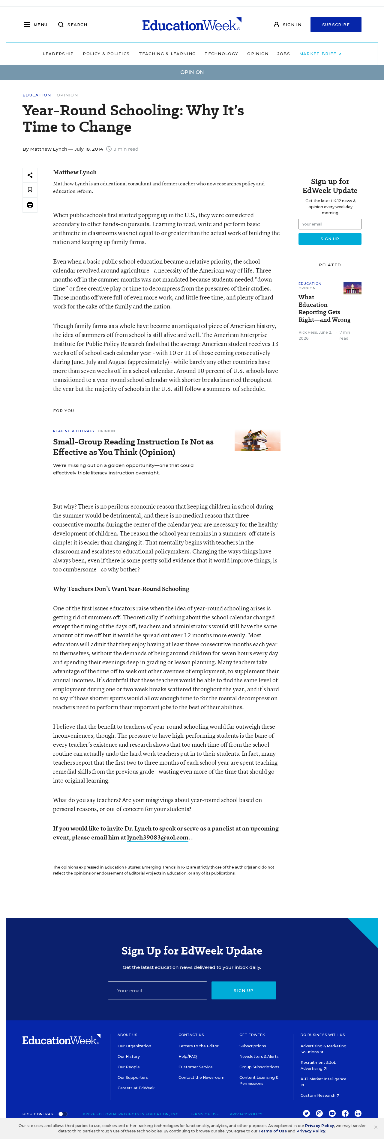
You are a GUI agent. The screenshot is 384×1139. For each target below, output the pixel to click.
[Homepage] (192, 25)
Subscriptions (252, 1046)
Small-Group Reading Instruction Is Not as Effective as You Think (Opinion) (133, 446)
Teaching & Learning (167, 53)
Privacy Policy (246, 1114)
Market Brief (318, 53)
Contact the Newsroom (201, 1077)
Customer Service (195, 1067)
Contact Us (191, 1035)
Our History (129, 1056)
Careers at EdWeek (136, 1088)
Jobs (284, 53)
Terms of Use (204, 1114)
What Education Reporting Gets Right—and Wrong (324, 308)
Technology (221, 53)
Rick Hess (307, 332)
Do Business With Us (323, 1035)
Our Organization (134, 1046)
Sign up (244, 990)
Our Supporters (133, 1077)
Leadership (58, 53)
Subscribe (336, 24)
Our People (129, 1067)
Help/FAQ (187, 1056)
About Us (128, 1035)
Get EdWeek (252, 1035)
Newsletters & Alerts (259, 1056)
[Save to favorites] (30, 190)
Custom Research (318, 1095)
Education (36, 95)
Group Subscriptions (259, 1067)
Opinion (257, 53)
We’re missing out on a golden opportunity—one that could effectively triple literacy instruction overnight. (123, 469)
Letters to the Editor (198, 1046)
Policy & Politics (106, 53)
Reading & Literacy (74, 431)
